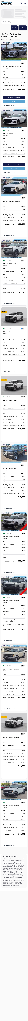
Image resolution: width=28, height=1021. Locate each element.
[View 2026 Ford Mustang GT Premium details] (14, 51)
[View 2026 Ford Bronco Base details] (14, 248)
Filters (24, 28)
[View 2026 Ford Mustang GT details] (14, 118)
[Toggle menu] (25, 3)
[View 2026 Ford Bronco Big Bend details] (14, 654)
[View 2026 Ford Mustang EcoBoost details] (14, 186)
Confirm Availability (14, 97)
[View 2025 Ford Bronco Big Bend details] (14, 521)
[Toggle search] (21, 3)
